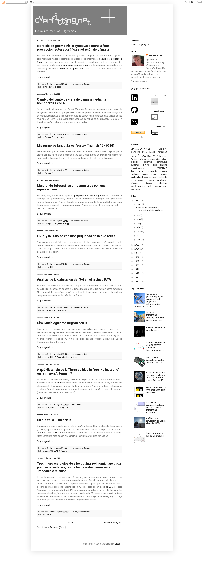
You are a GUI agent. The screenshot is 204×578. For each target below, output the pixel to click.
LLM (56, 137)
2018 (137, 273)
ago (139, 204)
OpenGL (151, 152)
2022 (137, 257)
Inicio (70, 522)
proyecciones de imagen (87, 195)
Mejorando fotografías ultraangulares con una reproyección (155, 316)
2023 (137, 253)
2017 (137, 277)
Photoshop (162, 152)
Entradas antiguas (112, 522)
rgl (160, 177)
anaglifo (140, 159)
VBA (159, 156)
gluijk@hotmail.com (140, 88)
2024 (137, 249)
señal (151, 180)
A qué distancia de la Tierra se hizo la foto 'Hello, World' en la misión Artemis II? (155, 376)
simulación (67, 357)
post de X (105, 487)
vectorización (138, 185)
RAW (64, 310)
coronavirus (162, 162)
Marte (144, 152)
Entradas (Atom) (58, 527)
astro (47, 267)
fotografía (49, 87)
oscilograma (154, 174)
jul (138, 215)
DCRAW (48, 310)
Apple (137, 149)
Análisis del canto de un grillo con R (155, 328)
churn (164, 159)
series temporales (139, 180)
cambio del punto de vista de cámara (80, 68)
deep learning (160, 165)
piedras (164, 174)
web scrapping (136, 189)
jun (138, 219)
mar (139, 231)
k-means (163, 171)
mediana (144, 174)
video (75, 357)
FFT (155, 149)
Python (133, 156)
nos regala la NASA (51, 432)
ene (139, 239)
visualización (161, 186)
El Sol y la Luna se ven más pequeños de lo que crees (76, 236)
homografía (151, 171)
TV (154, 156)
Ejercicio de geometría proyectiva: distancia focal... (150, 208)
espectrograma (137, 168)
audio (152, 159)
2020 (137, 265)
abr (139, 227)
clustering (135, 162)
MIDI (139, 152)
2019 (137, 269)
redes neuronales (151, 177)
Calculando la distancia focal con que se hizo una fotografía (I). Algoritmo (155, 407)
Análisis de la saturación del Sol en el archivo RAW (74, 279)
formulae (54, 407)
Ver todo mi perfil (139, 81)
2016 (137, 281)
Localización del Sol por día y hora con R (155, 434)
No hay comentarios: (81, 84)
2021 (137, 261)
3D (132, 149)
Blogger (118, 544)
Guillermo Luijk (156, 55)
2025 (137, 245)
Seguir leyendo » (45, 77)
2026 (137, 200)
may (139, 223)
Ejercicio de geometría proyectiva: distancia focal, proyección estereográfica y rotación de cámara (74, 47)
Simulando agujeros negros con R (62, 323)
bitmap (159, 159)
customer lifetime (140, 165)
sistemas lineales (141, 183)
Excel (150, 149)
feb (139, 235)
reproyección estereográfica (77, 65)
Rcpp (59, 87)
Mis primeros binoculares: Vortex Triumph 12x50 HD (75, 145)
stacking (163, 183)
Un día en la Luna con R (54, 420)
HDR (165, 149)
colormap (148, 162)
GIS (56, 223)
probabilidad (137, 177)
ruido (164, 177)
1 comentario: (78, 404)
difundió (61, 382)
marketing (135, 174)
